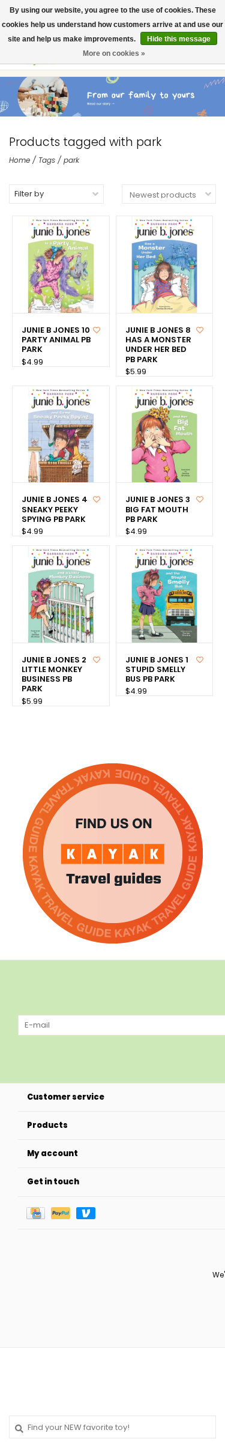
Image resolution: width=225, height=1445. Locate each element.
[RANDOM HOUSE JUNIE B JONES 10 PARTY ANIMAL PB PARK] (61, 264)
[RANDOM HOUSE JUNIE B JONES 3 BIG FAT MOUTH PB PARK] (164, 434)
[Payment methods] (38, 1213)
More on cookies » (114, 53)
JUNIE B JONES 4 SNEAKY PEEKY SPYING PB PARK (55, 509)
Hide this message (179, 39)
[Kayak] (113, 853)
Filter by (29, 193)
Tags (46, 160)
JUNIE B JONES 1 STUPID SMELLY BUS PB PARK (156, 670)
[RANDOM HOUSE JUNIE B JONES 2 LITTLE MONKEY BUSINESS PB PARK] (61, 594)
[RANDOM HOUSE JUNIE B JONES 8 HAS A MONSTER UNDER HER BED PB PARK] (164, 264)
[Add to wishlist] (96, 330)
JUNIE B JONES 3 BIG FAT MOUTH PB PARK (157, 509)
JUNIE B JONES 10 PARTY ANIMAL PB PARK (56, 340)
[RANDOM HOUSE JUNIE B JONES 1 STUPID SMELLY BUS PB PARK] (164, 594)
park (71, 160)
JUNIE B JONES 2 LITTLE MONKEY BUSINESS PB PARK (54, 674)
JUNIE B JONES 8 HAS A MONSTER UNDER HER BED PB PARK (158, 345)
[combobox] (112, 1427)
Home (19, 160)
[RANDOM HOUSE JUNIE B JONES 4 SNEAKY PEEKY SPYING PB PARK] (61, 434)
